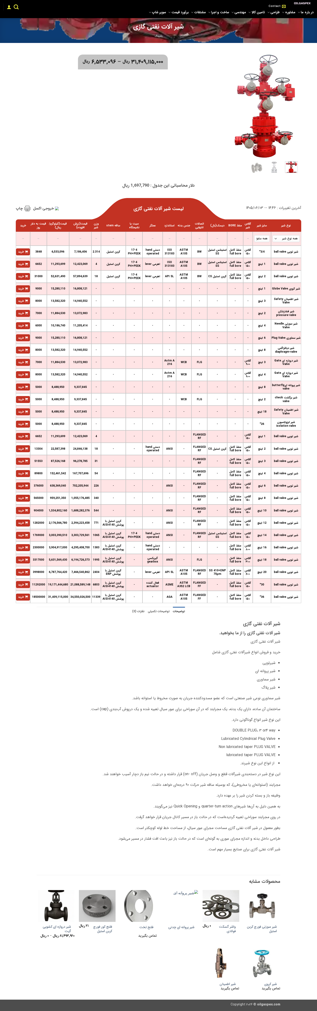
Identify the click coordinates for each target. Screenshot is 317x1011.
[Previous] (290, 105)
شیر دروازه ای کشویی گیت (57, 929)
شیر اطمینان (228, 984)
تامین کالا (258, 12)
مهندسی (240, 12)
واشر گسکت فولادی (227, 929)
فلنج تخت (146, 927)
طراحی (275, 12)
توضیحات (179, 611)
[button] (9, 7)
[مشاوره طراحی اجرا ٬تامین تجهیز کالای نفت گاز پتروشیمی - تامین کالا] (303, 3)
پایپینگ (158, 36)
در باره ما (307, 12)
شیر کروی (270, 984)
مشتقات (200, 12)
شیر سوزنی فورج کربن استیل (262, 929)
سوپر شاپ (159, 12)
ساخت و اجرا (220, 12)
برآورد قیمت (180, 12)
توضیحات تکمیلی (159, 611)
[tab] (179, 611)
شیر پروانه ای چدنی (181, 927)
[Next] (237, 105)
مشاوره (290, 12)
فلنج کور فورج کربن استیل (102, 929)
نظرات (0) (138, 611)
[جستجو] (16, 7)
